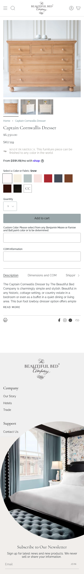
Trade (7, 409)
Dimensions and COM (42, 275)
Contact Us (10, 431)
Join (73, 564)
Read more (11, 307)
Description (10, 275)
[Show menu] (5, 8)
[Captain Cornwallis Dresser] (11, 107)
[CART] (78, 8)
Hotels (7, 403)
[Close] (78, 443)
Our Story (9, 396)
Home (6, 120)
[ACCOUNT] (71, 8)
